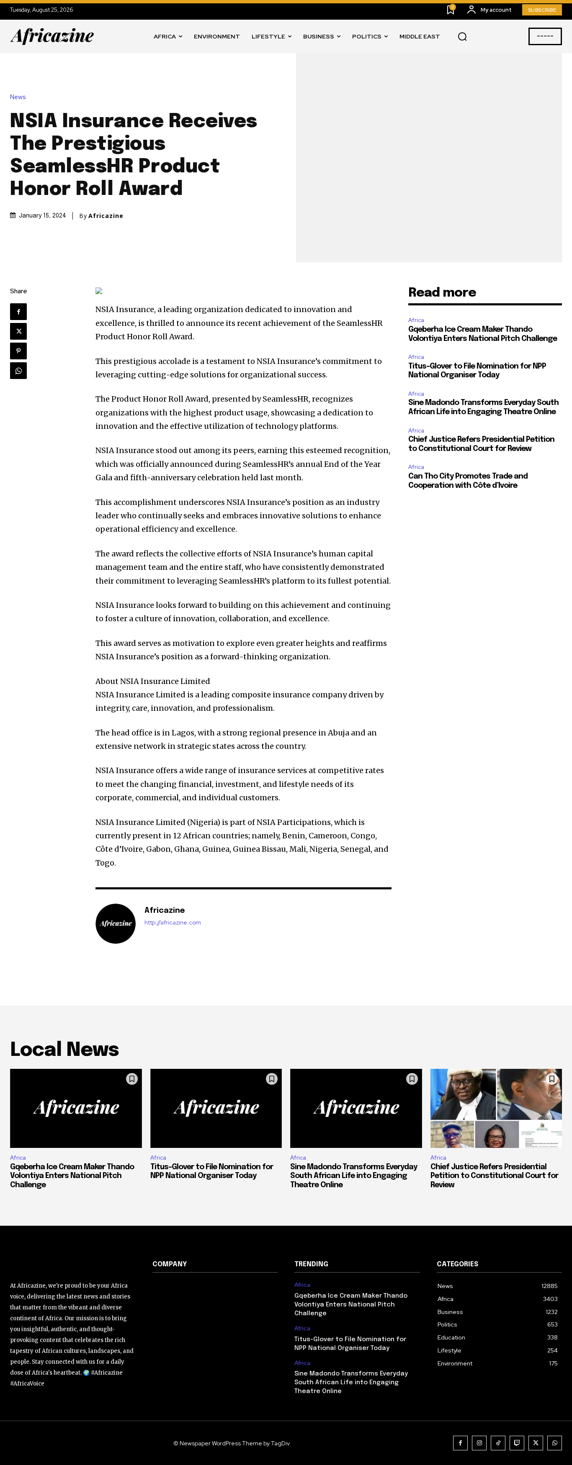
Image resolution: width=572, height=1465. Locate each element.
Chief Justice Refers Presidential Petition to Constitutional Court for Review (494, 1176)
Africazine (106, 216)
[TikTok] (498, 1443)
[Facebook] (18, 311)
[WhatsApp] (18, 370)
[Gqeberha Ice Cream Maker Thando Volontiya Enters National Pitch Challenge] (76, 1108)
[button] (462, 37)
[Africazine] (115, 924)
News (18, 97)
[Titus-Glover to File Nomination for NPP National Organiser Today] (216, 1108)
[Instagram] (479, 1443)
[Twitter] (18, 331)
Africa (416, 320)
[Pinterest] (18, 351)
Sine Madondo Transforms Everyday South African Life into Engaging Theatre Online (353, 1176)
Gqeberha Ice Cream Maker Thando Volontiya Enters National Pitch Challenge (72, 1176)
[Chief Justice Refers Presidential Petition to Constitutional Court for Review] (496, 1108)
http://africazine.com (172, 922)
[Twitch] (517, 1443)
